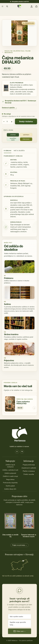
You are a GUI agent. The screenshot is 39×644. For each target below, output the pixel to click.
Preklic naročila (29, 474)
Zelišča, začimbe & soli (10, 470)
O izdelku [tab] (7, 150)
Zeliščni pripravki (10, 473)
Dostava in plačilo (9, 107)
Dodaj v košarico (26, 121)
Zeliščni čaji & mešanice (10, 466)
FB (22, 451)
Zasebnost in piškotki (29, 468)
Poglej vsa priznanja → (19, 545)
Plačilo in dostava (29, 471)
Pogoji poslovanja (29, 465)
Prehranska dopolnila (10, 482)
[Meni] (2, 6)
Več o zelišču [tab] (19, 150)
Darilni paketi (10, 486)
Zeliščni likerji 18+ (10, 489)
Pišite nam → (21, 631)
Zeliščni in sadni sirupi (10, 476)
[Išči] (7, 6)
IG (17, 451)
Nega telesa (10, 479)
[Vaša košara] (36, 6)
